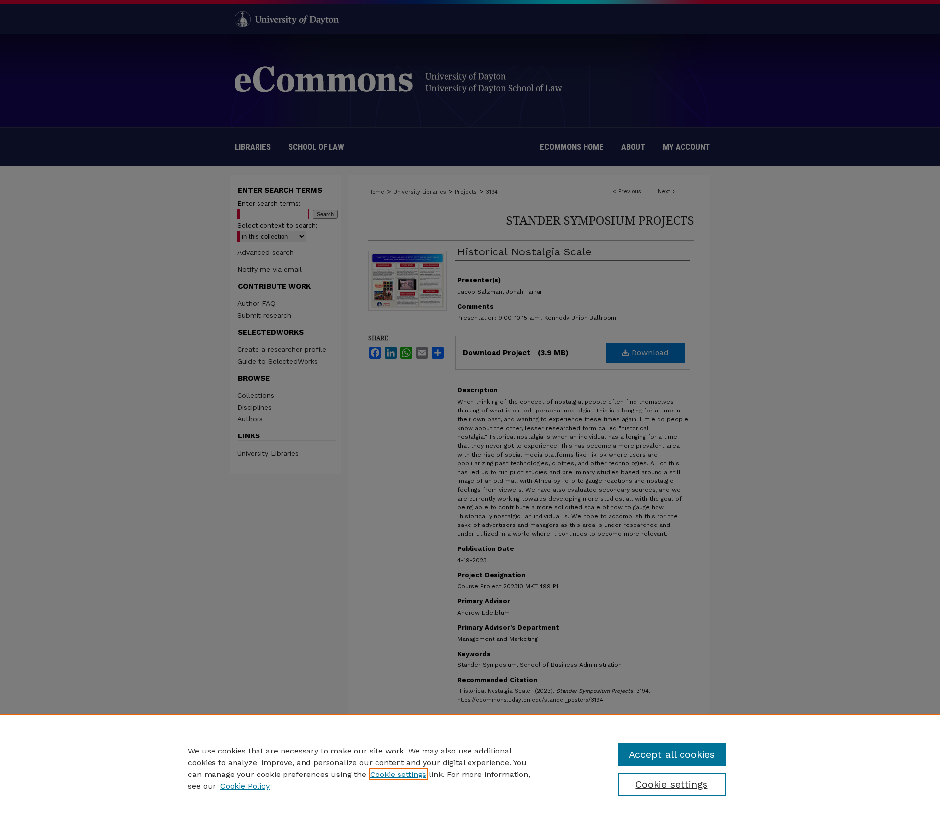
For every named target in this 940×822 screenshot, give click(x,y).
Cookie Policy (245, 786)
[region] (470, 768)
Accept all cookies (672, 754)
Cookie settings (398, 774)
